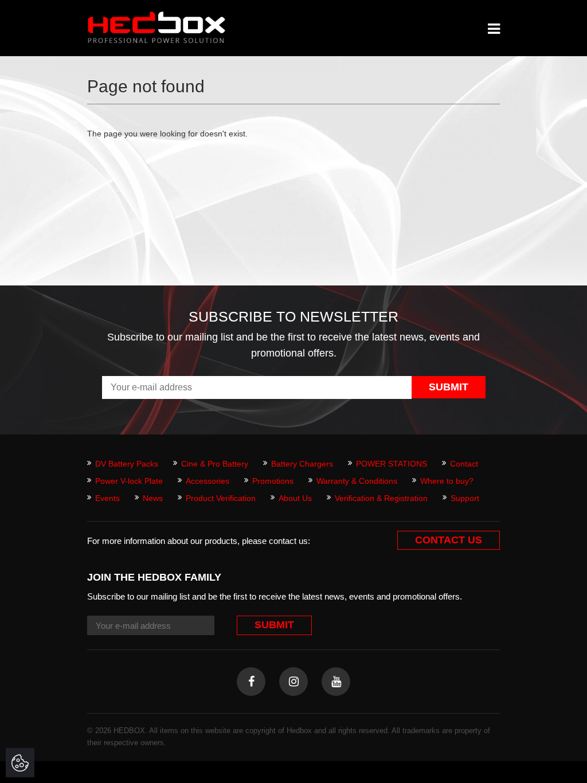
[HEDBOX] (156, 27)
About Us (295, 498)
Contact (464, 463)
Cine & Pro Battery (214, 463)
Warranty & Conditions (356, 481)
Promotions (273, 481)
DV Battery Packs (126, 463)
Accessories (207, 481)
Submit (448, 387)
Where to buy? (446, 481)
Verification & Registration (381, 498)
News (153, 498)
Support (465, 498)
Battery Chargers (302, 463)
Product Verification (221, 498)
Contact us (448, 540)
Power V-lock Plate (129, 481)
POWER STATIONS (391, 463)
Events (107, 498)
